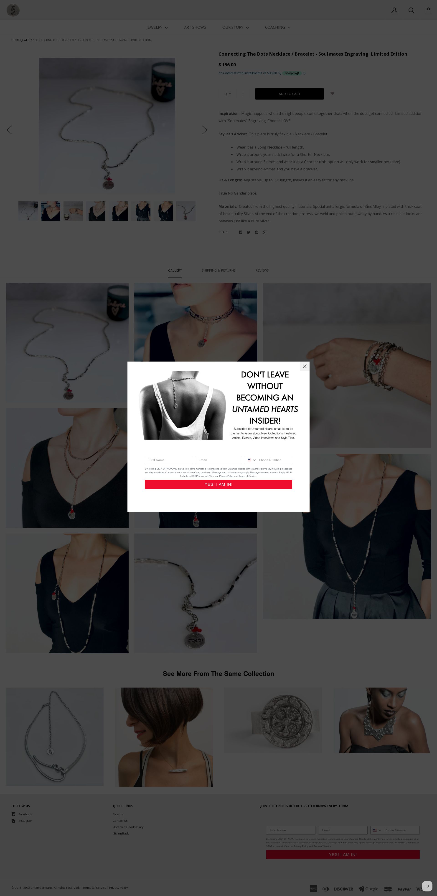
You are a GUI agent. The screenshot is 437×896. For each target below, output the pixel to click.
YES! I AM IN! (219, 484)
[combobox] (251, 460)
